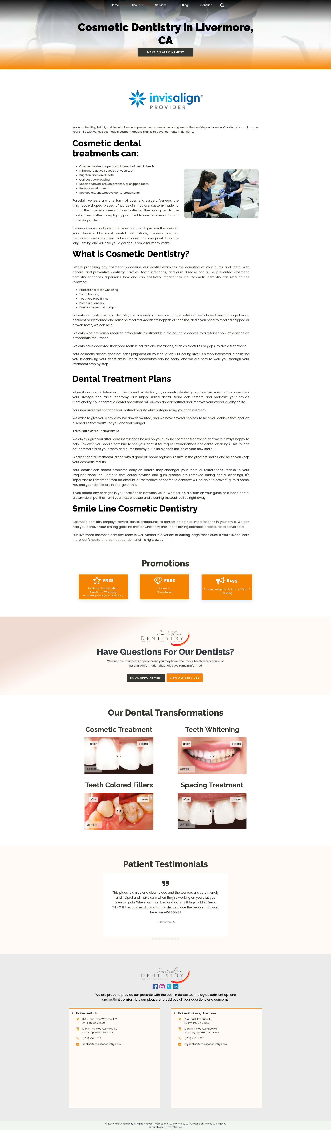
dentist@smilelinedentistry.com (101, 1044)
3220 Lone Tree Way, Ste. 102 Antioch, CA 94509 (99, 1021)
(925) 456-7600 (194, 1038)
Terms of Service (173, 1127)
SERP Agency (219, 1123)
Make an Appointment (165, 52)
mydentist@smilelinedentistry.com (205, 1044)
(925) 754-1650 (91, 1038)
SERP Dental (192, 1123)
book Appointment (146, 678)
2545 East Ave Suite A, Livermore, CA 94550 (197, 1021)
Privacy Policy (156, 1127)
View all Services (185, 678)
